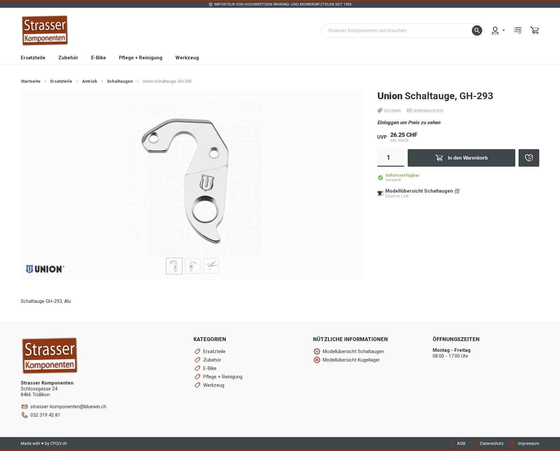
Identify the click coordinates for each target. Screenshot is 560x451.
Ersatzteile (33, 58)
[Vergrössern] (349, 105)
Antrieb (89, 81)
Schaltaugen (120, 81)
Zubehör (68, 58)
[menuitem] (498, 30)
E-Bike (98, 58)
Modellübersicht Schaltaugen (419, 191)
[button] (477, 30)
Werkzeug (187, 58)
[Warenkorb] (534, 30)
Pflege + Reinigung (140, 58)
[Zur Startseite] (45, 30)
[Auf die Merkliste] (529, 158)
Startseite (31, 81)
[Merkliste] (517, 30)
